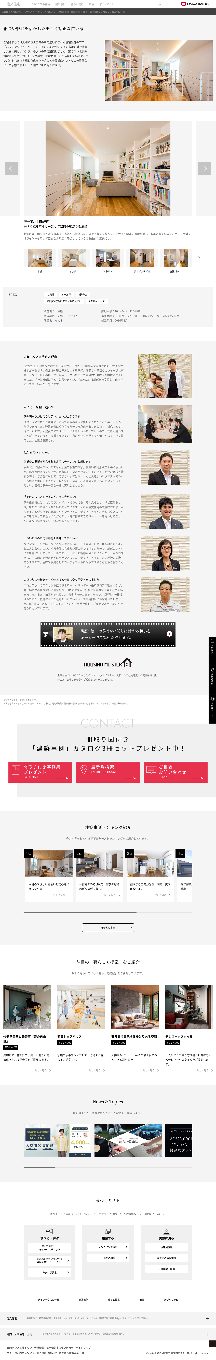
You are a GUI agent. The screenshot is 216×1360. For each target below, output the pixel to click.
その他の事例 (108, 927)
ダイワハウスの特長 (48, 1299)
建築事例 (60, 4)
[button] (11, 168)
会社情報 (39, 1348)
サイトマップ (83, 1348)
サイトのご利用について (21, 1353)
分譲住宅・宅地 (166, 1269)
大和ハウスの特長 (40, 4)
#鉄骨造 (83, 294)
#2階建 (50, 294)
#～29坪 (66, 294)
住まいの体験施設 (166, 1258)
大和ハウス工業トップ (19, 1348)
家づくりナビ (107, 4)
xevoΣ (58, 320)
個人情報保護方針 (47, 1353)
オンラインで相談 (108, 1247)
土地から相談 (108, 1258)
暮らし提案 (77, 4)
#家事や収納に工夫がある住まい (64, 301)
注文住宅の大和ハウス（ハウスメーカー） (22, 11)
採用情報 (51, 1348)
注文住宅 (13, 4)
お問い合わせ (66, 1348)
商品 (91, 4)
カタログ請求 (50, 1272)
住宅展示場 (166, 1247)
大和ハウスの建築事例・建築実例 (63, 11)
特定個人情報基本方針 (71, 1353)
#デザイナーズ (97, 301)
